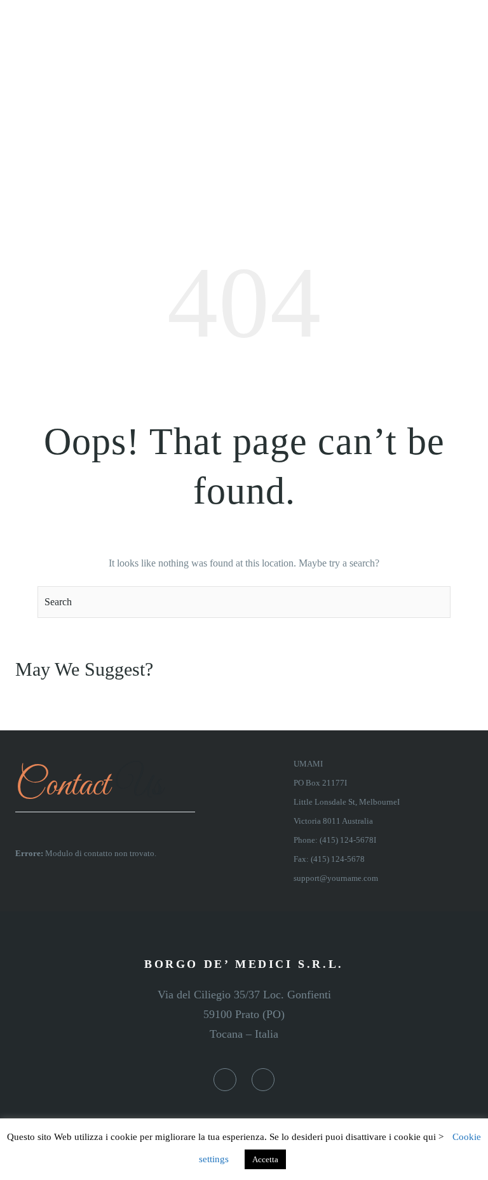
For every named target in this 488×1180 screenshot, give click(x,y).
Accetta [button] (265, 1159)
